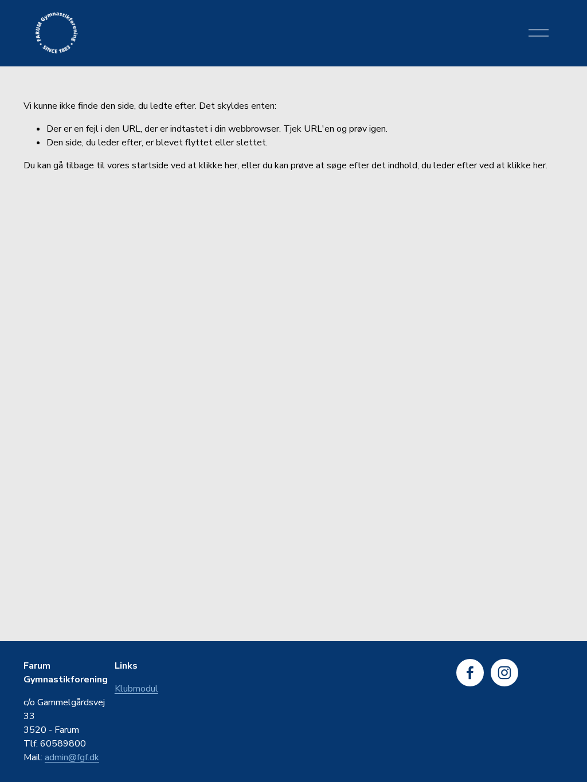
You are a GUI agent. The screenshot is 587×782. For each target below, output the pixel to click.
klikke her (218, 165)
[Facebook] (470, 672)
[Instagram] (504, 672)
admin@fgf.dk (72, 757)
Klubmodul (136, 688)
